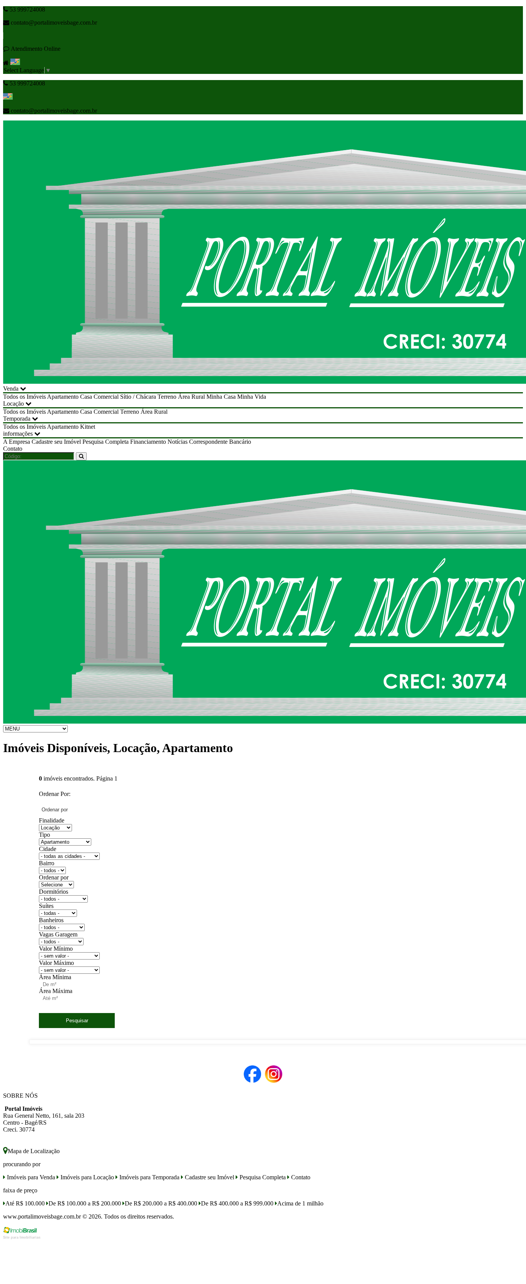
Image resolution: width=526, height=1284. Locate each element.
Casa (86, 396)
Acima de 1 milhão (300, 1203)
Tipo (44, 834)
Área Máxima (55, 991)
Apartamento (63, 396)
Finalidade (51, 820)
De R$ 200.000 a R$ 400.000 (161, 1203)
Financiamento (148, 441)
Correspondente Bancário (220, 441)
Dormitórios (53, 891)
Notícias (178, 441)
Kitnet (87, 426)
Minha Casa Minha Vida (236, 396)
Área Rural (191, 396)
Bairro (46, 863)
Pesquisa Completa (105, 441)
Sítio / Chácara (138, 396)
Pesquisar (77, 1020)
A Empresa (16, 441)
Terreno (166, 396)
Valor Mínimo (56, 948)
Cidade (47, 849)
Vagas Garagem (58, 934)
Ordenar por (54, 877)
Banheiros (51, 920)
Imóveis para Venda (30, 1177)
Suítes (46, 906)
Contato (12, 448)
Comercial (106, 396)
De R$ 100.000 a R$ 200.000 (85, 1203)
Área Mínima (55, 977)
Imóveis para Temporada (148, 1177)
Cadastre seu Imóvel (56, 441)
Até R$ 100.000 (25, 1203)
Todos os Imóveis (24, 396)
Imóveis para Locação (86, 1177)
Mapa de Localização (34, 1151)
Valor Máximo (56, 963)
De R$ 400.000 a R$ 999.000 (237, 1203)
